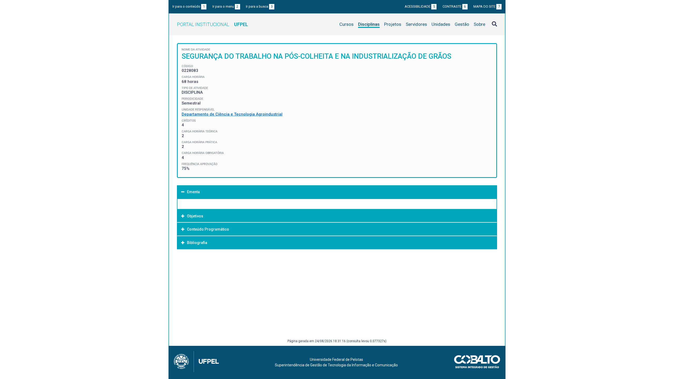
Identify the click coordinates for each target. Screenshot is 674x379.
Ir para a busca (259, 6)
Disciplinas (369, 24)
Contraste (454, 6)
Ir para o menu (225, 6)
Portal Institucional (212, 24)
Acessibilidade (420, 6)
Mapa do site (486, 6)
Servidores (416, 24)
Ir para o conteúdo (188, 6)
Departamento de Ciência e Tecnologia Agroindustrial (232, 114)
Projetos (392, 24)
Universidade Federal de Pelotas (336, 359)
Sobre (479, 24)
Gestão (462, 24)
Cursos (346, 24)
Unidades (441, 24)
